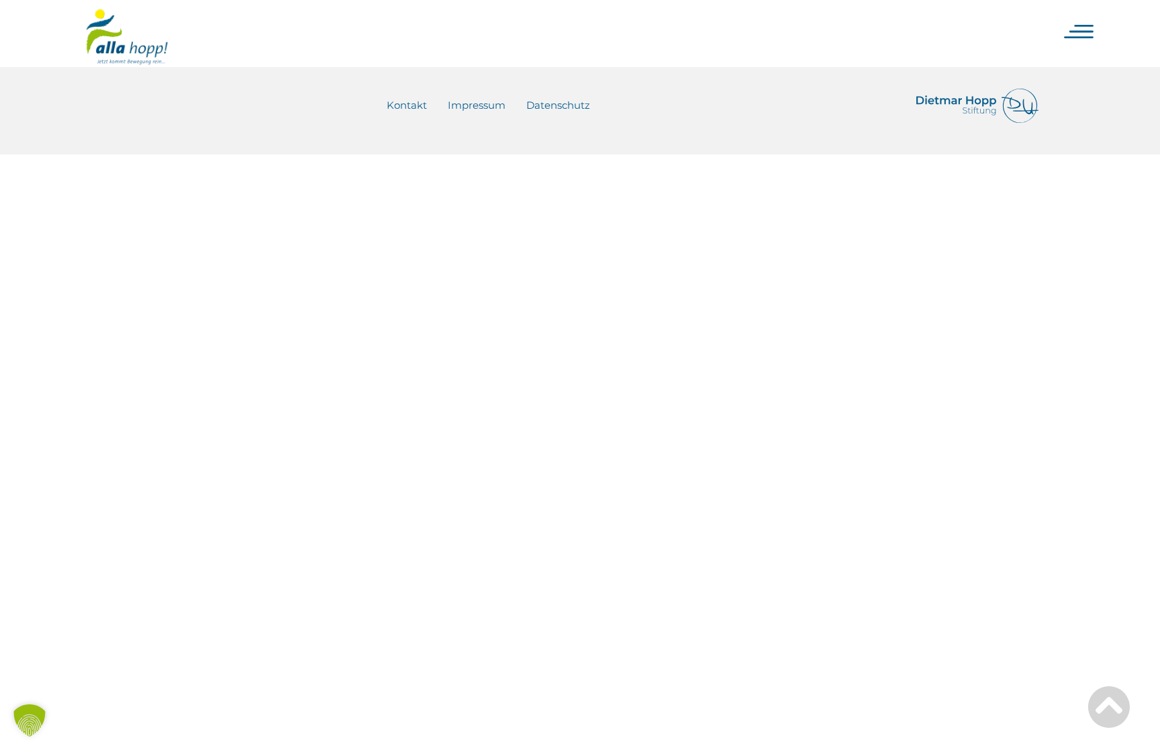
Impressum (476, 105)
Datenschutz (558, 105)
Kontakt (407, 105)
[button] (29, 720)
